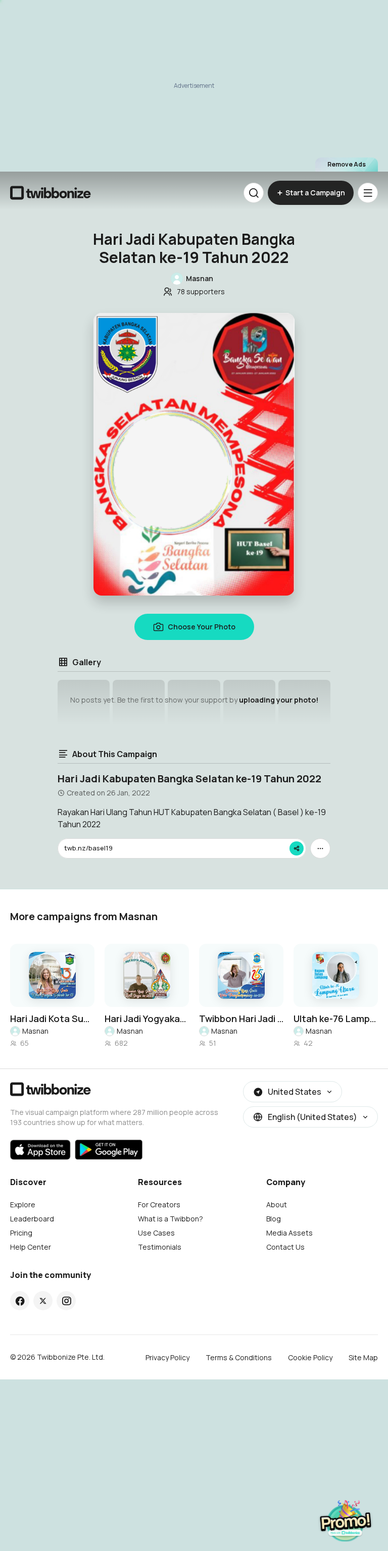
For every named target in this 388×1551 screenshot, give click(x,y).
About (276, 1204)
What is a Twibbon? (170, 1218)
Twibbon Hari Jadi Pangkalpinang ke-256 (241, 1018)
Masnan (35, 1031)
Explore (22, 1204)
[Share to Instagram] (66, 1301)
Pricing (21, 1233)
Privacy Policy (167, 1357)
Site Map (363, 1357)
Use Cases (156, 1233)
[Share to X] (43, 1301)
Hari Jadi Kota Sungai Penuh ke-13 (52, 1018)
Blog (273, 1218)
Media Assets (289, 1233)
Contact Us (285, 1247)
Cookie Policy (310, 1357)
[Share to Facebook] (20, 1301)
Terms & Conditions (239, 1357)
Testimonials (159, 1247)
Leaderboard (32, 1218)
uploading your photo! (278, 700)
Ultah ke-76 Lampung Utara (336, 1018)
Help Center (30, 1247)
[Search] (254, 193)
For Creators (159, 1204)
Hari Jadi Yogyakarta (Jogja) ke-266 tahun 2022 (147, 1018)
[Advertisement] (194, 85)
